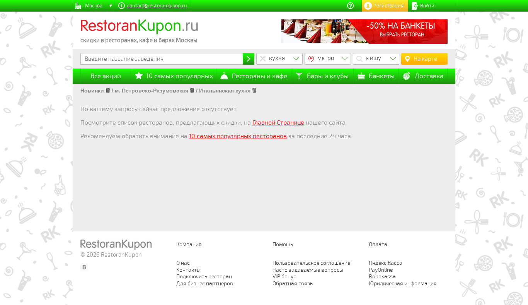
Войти (427, 6)
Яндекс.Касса (385, 263)
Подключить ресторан (204, 276)
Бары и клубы (328, 76)
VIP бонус (284, 276)
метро (325, 58)
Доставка (429, 76)
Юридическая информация (403, 283)
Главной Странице (278, 123)
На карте (425, 58)
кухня (277, 58)
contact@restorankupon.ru (157, 6)
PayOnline (381, 270)
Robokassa (382, 276)
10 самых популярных (179, 76)
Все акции (105, 76)
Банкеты (382, 76)
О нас (183, 263)
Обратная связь (293, 283)
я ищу (373, 58)
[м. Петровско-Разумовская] (192, 90)
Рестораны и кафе (259, 76)
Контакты (188, 270)
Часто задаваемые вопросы (308, 270)
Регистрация (388, 6)
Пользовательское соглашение (311, 263)
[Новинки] (108, 90)
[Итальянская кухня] (254, 90)
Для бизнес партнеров (204, 283)
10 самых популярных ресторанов (238, 136)
